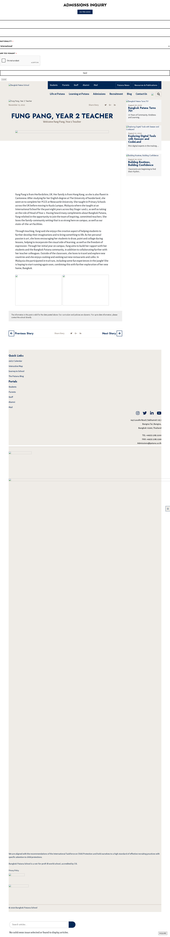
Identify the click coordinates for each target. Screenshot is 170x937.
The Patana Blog (16, 376)
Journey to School (16, 371)
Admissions (99, 94)
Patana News (123, 85)
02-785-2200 (85, 12)
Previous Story (23, 333)
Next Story (109, 333)
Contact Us (141, 94)
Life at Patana (57, 94)
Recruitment (116, 94)
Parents (65, 85)
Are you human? (8, 53)
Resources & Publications (145, 85)
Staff (76, 85)
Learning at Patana (79, 94)
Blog (129, 94)
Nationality (6, 41)
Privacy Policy (14, 870)
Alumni (86, 85)
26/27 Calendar (15, 361)
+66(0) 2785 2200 (153, 435)
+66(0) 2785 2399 (154, 439)
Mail (96, 85)
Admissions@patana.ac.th (149, 443)
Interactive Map (16, 366)
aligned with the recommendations (31, 854)
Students (54, 85)
